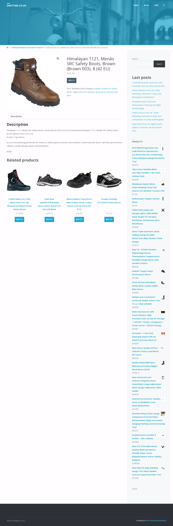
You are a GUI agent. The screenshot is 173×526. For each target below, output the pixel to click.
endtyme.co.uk (16, 5)
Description (16, 116)
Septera (150, 520)
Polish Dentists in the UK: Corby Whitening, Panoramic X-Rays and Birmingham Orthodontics (146, 93)
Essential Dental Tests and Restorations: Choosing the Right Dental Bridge (146, 105)
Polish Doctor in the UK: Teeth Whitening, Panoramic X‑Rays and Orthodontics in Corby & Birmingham (148, 116)
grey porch (100, 92)
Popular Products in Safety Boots (27, 47)
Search (135, 58)
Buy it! (72, 80)
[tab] (16, 116)
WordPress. (161, 520)
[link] (164, 5)
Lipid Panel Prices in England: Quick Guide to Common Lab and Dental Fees (147, 127)
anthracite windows (86, 92)
